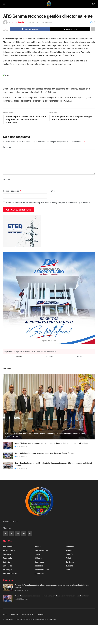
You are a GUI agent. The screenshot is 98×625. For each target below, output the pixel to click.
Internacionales (41, 550)
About (5, 614)
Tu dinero (70, 562)
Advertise (14, 614)
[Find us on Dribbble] (30, 533)
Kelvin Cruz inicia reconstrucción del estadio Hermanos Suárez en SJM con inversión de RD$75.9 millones (53, 464)
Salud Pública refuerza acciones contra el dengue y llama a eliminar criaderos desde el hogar (52, 443)
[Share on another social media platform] (93, 29)
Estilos (38, 546)
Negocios (39, 565)
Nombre (7, 179)
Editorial (6, 562)
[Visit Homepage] (49, 3)
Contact (41, 614)
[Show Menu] (4, 4)
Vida (68, 569)
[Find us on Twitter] (11, 533)
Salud (68, 558)
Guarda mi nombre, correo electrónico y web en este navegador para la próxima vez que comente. (48, 202)
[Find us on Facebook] (5, 533)
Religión (69, 554)
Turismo (69, 565)
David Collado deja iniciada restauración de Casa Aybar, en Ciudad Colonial (45, 453)
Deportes (7, 554)
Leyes (37, 554)
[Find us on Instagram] (17, 533)
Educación (7, 565)
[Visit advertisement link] (49, 298)
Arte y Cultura (9, 550)
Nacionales (39, 562)
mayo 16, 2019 (33, 22)
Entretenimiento (10, 573)
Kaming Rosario (17, 22)
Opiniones (39, 573)
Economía (7, 558)
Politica (69, 550)
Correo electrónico (12, 191)
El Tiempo (7, 569)
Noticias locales (42, 569)
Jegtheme (52, 619)
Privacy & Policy (28, 614)
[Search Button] (93, 4)
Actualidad (8, 546)
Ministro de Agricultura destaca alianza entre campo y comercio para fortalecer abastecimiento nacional (45, 433)
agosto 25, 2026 (12, 437)
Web (53, 191)
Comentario (9, 147)
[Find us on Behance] (23, 533)
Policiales (70, 546)
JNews (11, 619)
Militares (38, 558)
